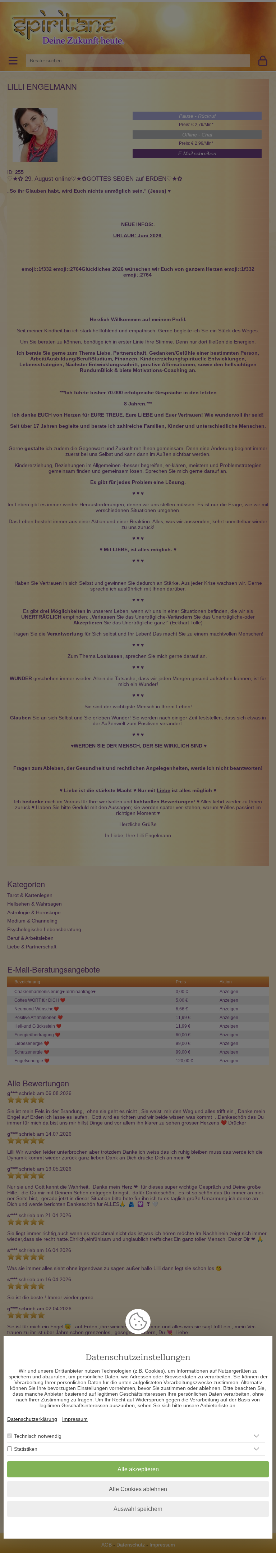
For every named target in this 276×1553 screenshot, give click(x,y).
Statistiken (25, 1449)
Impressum (75, 1419)
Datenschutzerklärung (32, 1419)
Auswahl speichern (138, 1509)
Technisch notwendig (37, 1436)
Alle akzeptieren (138, 1469)
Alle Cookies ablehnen (138, 1489)
